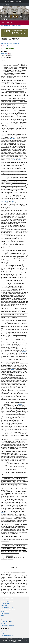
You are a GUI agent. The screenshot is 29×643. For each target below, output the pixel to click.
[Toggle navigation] (3, 4)
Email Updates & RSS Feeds (7, 635)
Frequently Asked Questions (7, 607)
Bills (2, 25)
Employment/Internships (7, 601)
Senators (3, 615)
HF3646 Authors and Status (13, 43)
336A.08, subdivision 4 (6, 512)
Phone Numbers (5, 623)
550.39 (12, 201)
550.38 (6, 201)
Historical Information (6, 600)
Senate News (4, 632)
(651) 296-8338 (4, 621)
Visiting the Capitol (5, 603)
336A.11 (24, 351)
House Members (5, 613)
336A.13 (20, 404)
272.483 (13, 159)
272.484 (19, 159)
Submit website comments (7, 625)
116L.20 (12, 138)
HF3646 (19, 25)
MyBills (2, 633)
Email (11, 621)
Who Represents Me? (6, 611)
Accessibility (4, 605)
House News (4, 630)
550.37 (2, 201)
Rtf (7, 45)
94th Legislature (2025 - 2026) (10, 25)
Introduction (4, 53)
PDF (3, 45)
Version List (4, 43)
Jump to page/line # (6, 57)
